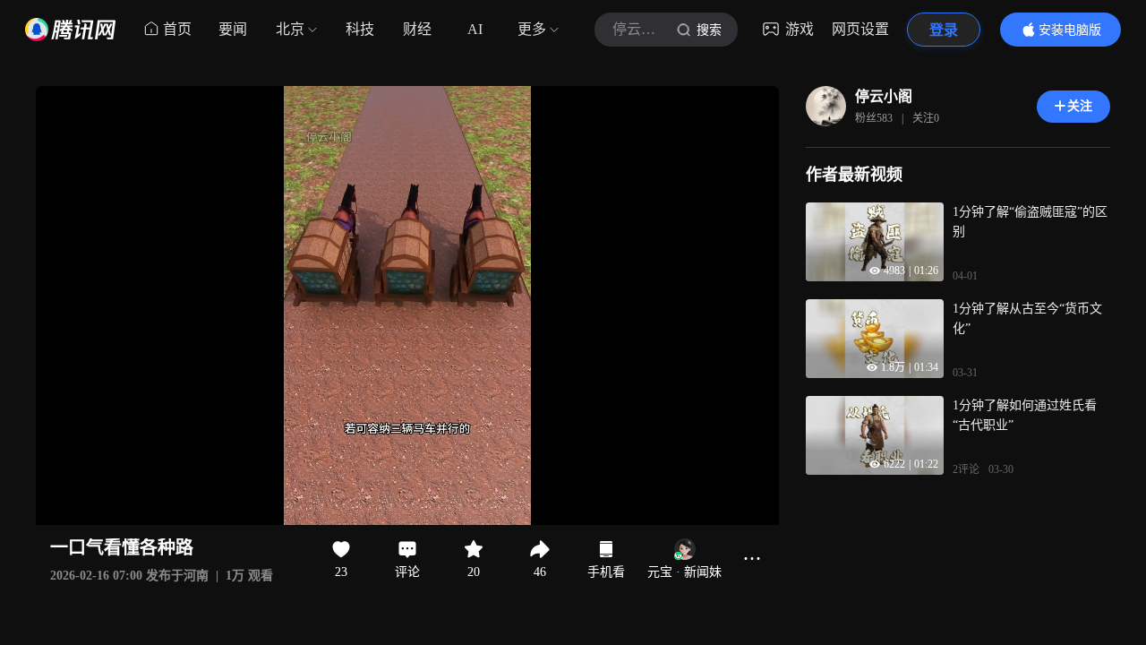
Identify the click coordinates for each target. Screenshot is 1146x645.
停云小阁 (883, 96)
